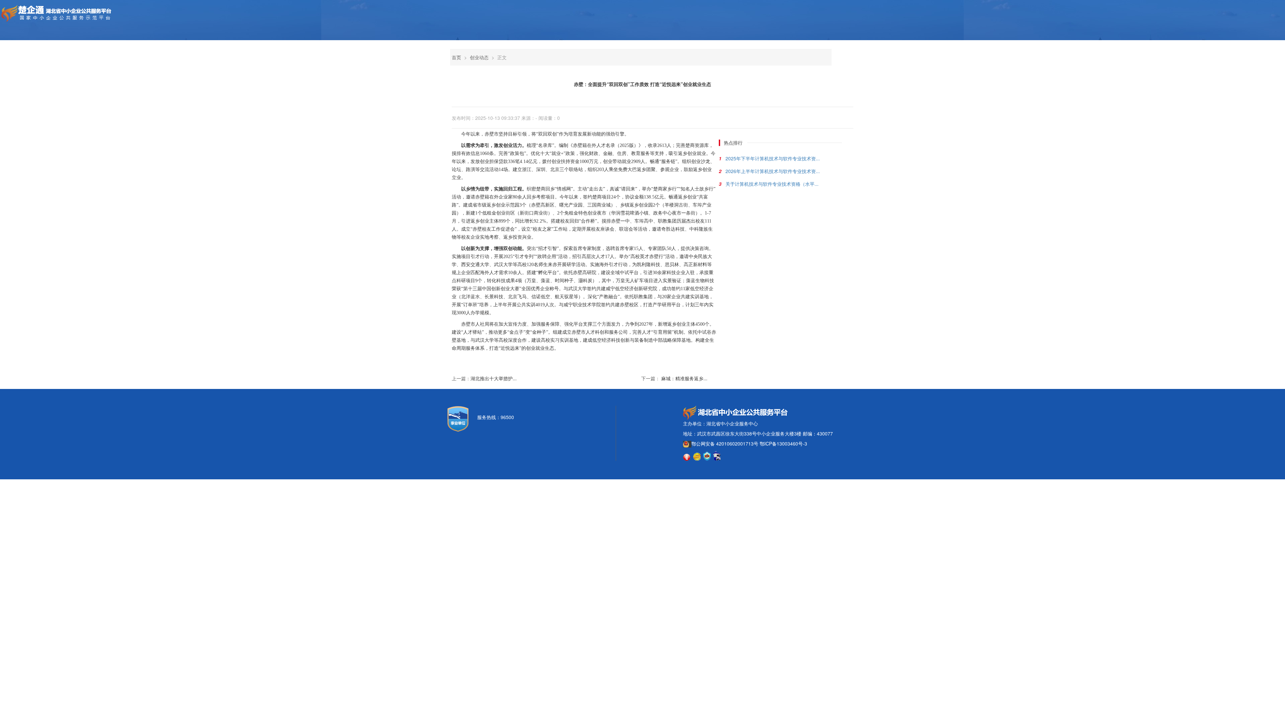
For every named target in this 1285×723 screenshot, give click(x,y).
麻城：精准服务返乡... (684, 378)
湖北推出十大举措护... (493, 378)
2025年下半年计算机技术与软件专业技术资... (772, 158)
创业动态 (479, 57)
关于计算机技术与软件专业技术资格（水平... (772, 183)
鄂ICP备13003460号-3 (783, 443)
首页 (456, 57)
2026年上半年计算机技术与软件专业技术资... (772, 171)
